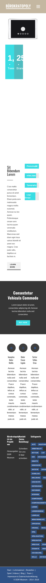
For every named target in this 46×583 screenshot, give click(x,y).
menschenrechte (38, 519)
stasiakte (35, 548)
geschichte (36, 482)
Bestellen (30, 570)
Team (29, 573)
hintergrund (37, 486)
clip (43, 452)
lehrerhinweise (37, 511)
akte (33, 444)
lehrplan (35, 515)
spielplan (35, 544)
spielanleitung (37, 536)
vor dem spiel (37, 553)
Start (9, 570)
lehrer (34, 507)
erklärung (36, 477)
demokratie (36, 465)
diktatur (35, 469)
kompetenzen (37, 498)
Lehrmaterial (18, 570)
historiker (36, 490)
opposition (36, 523)
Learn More (13, 266)
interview (35, 494)
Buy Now (23, 322)
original (35, 528)
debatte (35, 461)
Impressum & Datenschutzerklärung (22, 577)
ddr (33, 457)
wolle (34, 557)
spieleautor (36, 540)
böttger (35, 452)
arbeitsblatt (37, 448)
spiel (34, 532)
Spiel (9, 573)
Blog (23, 573)
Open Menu (38, 6)
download (36, 473)
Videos (16, 573)
